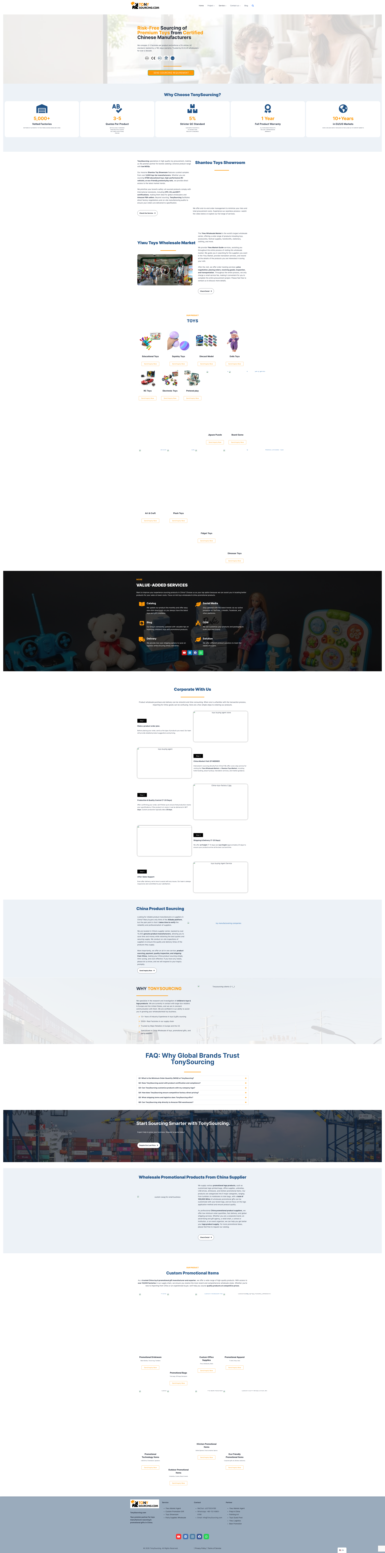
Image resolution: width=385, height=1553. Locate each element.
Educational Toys (150, 356)
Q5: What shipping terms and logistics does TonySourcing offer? (165, 1097)
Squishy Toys (178, 356)
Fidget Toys (206, 533)
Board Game (237, 435)
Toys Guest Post (236, 1518)
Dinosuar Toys (235, 553)
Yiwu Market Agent (173, 1508)
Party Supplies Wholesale (176, 1518)
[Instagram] (192, 1536)
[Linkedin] (189, 652)
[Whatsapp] (200, 652)
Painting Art (234, 1514)
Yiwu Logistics (235, 1521)
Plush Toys (178, 513)
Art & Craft (150, 513)
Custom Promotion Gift (175, 1511)
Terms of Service (214, 1548)
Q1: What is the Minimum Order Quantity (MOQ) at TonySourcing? (166, 1078)
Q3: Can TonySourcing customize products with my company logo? (166, 1088)
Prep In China (234, 1511)
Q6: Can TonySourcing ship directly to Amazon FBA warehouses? (165, 1102)
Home (201, 6)
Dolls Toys (235, 356)
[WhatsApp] (206, 1536)
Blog (246, 6)
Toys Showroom (172, 1514)
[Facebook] (195, 652)
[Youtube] (184, 652)
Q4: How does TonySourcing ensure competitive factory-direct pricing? (168, 1093)
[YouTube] (178, 1536)
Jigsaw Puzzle (215, 435)
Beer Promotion (235, 1524)
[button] (165, 270)
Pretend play (192, 391)
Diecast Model (207, 356)
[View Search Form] (253, 6)
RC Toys (148, 391)
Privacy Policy (200, 1548)
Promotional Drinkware (150, 1357)
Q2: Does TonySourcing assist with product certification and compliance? (169, 1083)
